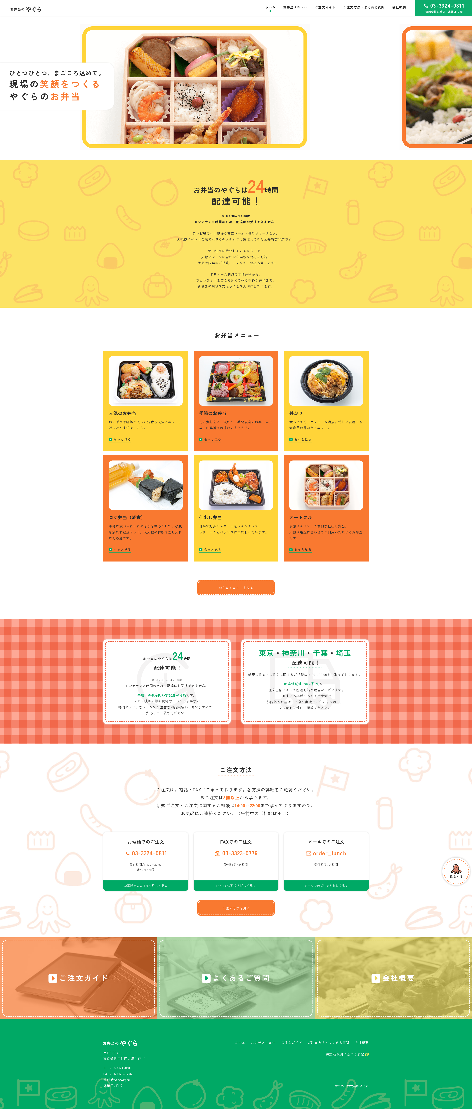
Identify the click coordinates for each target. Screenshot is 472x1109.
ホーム (240, 1042)
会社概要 (362, 1042)
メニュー (295, 7)
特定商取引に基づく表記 (345, 1054)
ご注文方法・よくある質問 (328, 1042)
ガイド (325, 7)
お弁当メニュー (263, 1042)
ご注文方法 (364, 7)
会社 (399, 7)
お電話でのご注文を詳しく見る (146, 885)
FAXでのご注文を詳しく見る (236, 885)
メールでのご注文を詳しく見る (326, 885)
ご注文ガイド (291, 1042)
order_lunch (329, 853)
